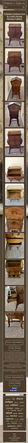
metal (19, 410)
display (14, 423)
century (7, 421)
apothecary (11, 426)
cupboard (9, 418)
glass (19, 426)
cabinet (14, 404)
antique (9, 401)
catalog (13, 410)
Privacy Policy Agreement (14, 437)
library (21, 413)
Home (14, 433)
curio (22, 419)
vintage (9, 408)
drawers (16, 402)
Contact (14, 435)
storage (20, 423)
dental (22, 408)
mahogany (14, 428)
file (13, 399)
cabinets (21, 402)
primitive (8, 399)
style (8, 410)
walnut (8, 423)
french (15, 413)
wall (19, 421)
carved (16, 419)
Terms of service (14, 439)
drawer (20, 398)
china (17, 408)
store (16, 421)
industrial (12, 421)
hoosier (22, 405)
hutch (7, 416)
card (7, 405)
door (22, 421)
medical (21, 416)
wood (9, 413)
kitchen (13, 416)
